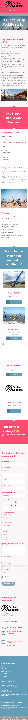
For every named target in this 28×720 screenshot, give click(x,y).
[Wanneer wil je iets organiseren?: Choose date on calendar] (16, 502)
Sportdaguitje (6, 537)
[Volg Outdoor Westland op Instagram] (14, 10)
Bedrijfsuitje (5, 517)
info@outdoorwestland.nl (11, 621)
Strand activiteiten (14, 293)
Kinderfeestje (6, 525)
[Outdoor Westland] (14, 4)
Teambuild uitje (5, 670)
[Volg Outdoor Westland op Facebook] (17, 10)
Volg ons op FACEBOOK (12, 645)
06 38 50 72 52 (9, 620)
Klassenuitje (5, 534)
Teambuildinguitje (6, 519)
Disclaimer (5, 717)
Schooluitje (5, 531)
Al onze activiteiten (14, 402)
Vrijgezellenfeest (6, 514)
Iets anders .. (5, 539)
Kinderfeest (4, 673)
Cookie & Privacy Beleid (14, 717)
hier (4, 569)
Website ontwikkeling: (18, 719)
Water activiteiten (14, 329)
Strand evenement (7, 522)
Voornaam (4, 473)
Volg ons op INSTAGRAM (12, 636)
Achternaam (4, 479)
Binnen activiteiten (14, 366)
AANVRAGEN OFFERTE (8, 583)
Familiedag (5, 529)
